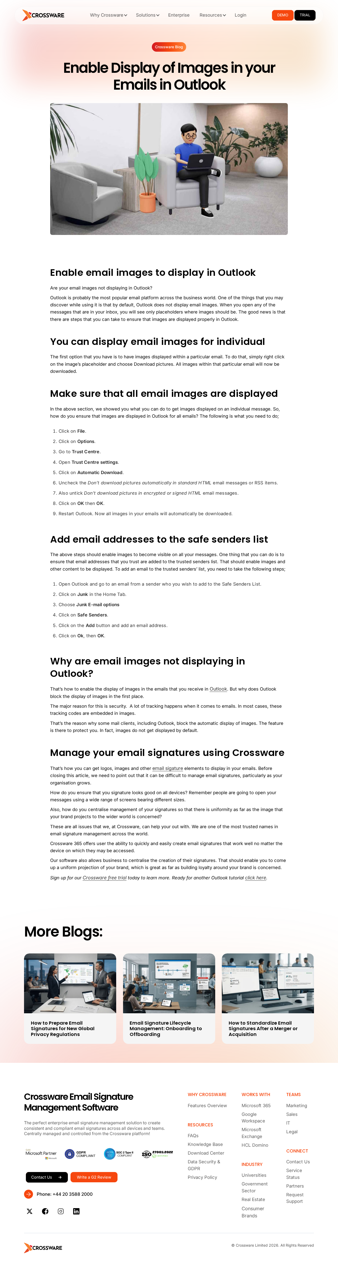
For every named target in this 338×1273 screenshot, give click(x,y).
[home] (43, 15)
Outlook (218, 689)
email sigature (167, 768)
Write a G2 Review (94, 1177)
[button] (108, 15)
